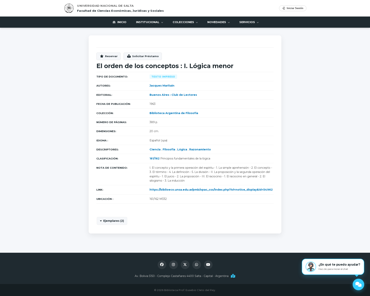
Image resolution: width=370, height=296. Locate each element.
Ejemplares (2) (113, 221)
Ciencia (155, 149)
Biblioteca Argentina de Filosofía (174, 113)
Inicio (121, 22)
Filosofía (169, 149)
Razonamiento (200, 149)
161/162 (155, 158)
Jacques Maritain (162, 85)
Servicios (247, 22)
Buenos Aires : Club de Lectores (173, 95)
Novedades (217, 22)
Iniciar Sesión (295, 8)
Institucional (148, 22)
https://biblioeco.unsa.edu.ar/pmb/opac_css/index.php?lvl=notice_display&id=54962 (211, 189)
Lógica (182, 149)
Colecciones (184, 22)
